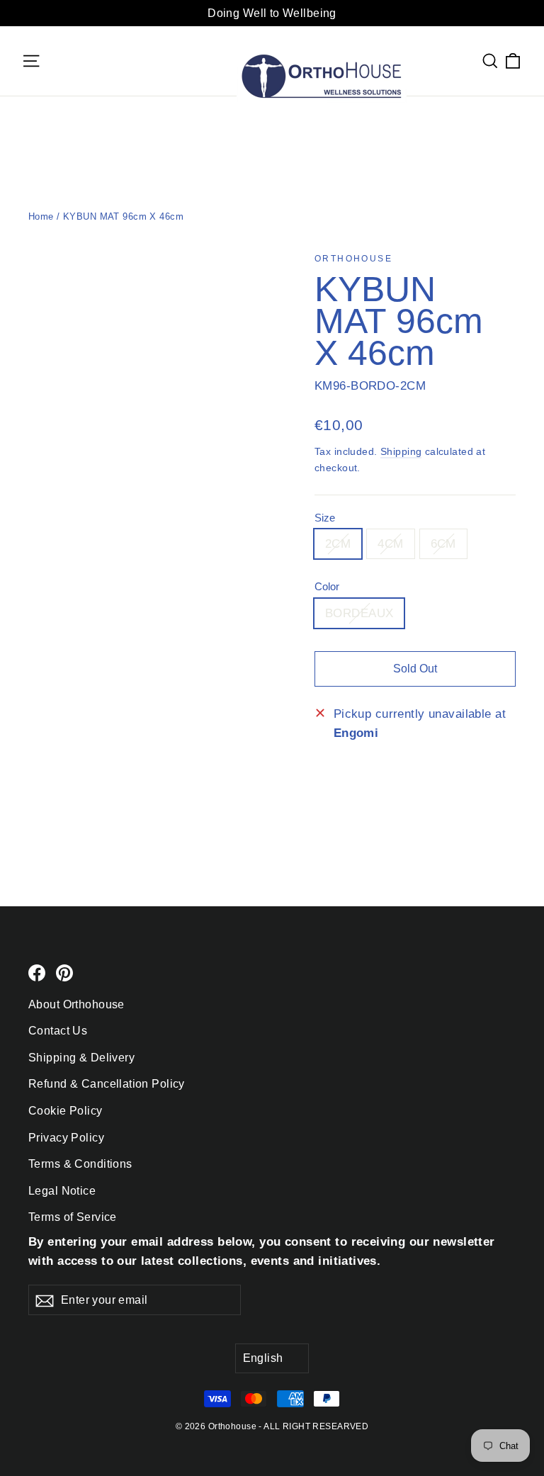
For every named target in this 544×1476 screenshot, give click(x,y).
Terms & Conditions (80, 1164)
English (263, 1358)
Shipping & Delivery (81, 1058)
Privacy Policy (66, 1138)
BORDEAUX (359, 613)
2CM (338, 544)
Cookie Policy (65, 1111)
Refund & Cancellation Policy (106, 1084)
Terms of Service (72, 1217)
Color (326, 586)
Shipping (400, 451)
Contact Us (57, 1031)
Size (324, 517)
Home (41, 216)
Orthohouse (353, 259)
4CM (390, 544)
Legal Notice (62, 1191)
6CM (443, 544)
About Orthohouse (76, 1004)
